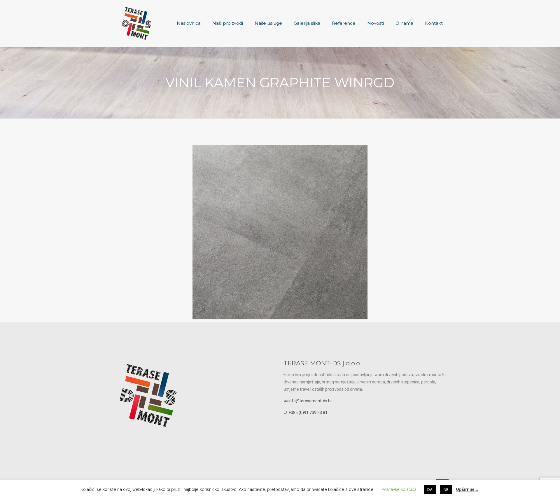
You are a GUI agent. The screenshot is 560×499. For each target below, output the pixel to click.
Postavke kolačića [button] (399, 489)
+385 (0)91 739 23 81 (308, 412)
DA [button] (430, 489)
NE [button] (446, 489)
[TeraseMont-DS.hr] (136, 23)
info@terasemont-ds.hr (310, 401)
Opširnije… (467, 489)
